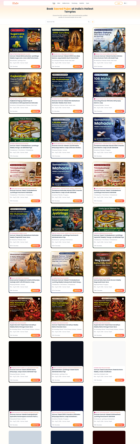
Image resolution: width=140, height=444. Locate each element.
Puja (54, 3)
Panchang (74, 3)
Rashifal (82, 3)
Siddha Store (65, 3)
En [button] (125, 3)
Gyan (87, 3)
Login (118, 3)
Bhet (59, 3)
